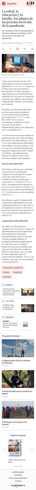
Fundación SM (19, 86)
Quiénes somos (18, 472)
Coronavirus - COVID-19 (12, 268)
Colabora (18, 475)
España (11, 3)
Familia (6, 272)
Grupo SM (17, 272)
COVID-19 (20, 117)
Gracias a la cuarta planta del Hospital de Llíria (10, 325)
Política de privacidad (18, 478)
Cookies (18, 481)
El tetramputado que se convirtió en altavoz (17, 392)
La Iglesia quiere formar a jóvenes (16, 361)
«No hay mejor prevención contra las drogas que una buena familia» (11, 292)
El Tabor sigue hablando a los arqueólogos (8, 307)
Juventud (6, 277)
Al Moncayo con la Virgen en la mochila (14, 423)
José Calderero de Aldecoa (12, 43)
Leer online (18, 466)
